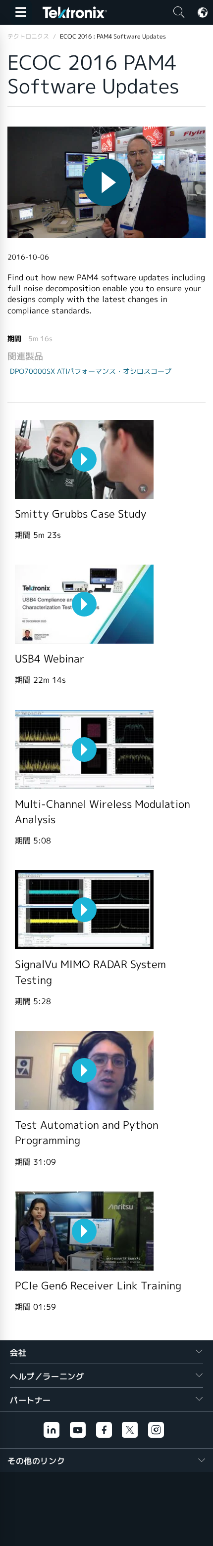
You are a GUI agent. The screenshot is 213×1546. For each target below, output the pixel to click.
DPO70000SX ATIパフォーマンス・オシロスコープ (90, 371)
